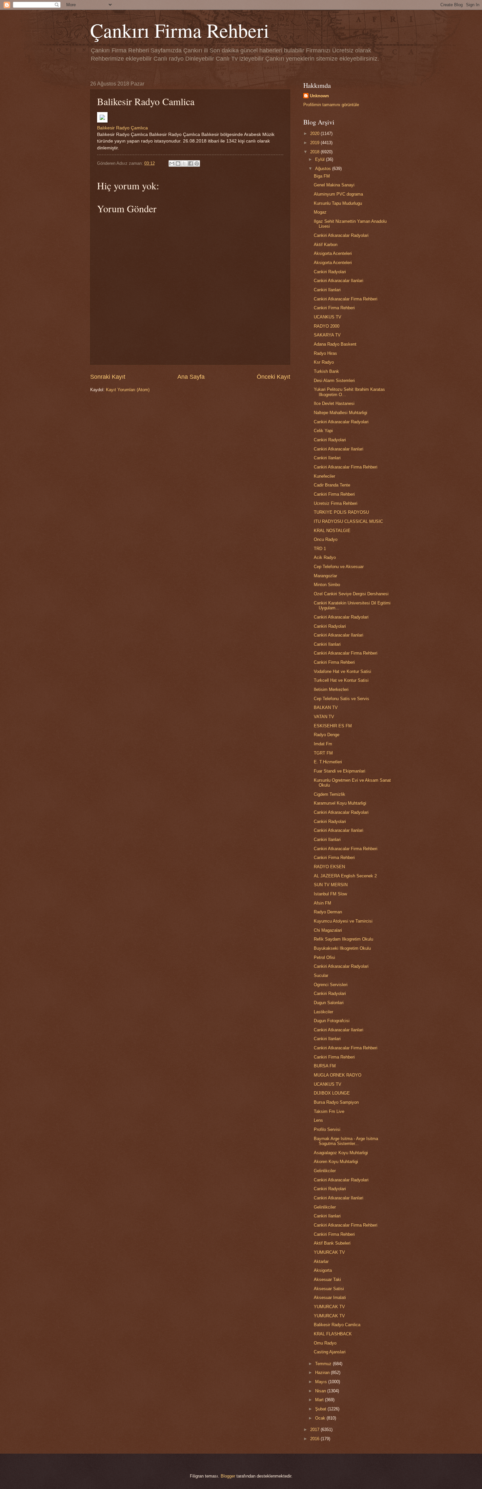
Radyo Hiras (325, 353)
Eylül (320, 159)
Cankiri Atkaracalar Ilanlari (338, 280)
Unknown (319, 95)
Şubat (321, 1408)
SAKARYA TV (327, 335)
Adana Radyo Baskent (335, 344)
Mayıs (321, 1381)
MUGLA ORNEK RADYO (337, 1075)
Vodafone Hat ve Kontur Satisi (342, 671)
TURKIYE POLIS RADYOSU (341, 512)
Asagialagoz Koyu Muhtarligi (341, 1152)
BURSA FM (325, 1065)
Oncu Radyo (325, 539)
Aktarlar (321, 1261)
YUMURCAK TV (329, 1252)
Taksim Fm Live (329, 1111)
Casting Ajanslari (330, 1351)
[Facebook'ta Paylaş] (190, 163)
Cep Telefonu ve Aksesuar (339, 566)
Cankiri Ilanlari (327, 289)
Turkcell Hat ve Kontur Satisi (341, 680)
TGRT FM (323, 753)
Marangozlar (325, 575)
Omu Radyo (325, 1343)
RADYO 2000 (326, 326)
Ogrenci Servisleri (331, 984)
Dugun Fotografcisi (332, 1020)
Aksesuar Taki (327, 1279)
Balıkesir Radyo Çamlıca (122, 127)
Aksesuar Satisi (329, 1288)
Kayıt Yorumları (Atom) (128, 389)
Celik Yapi (323, 430)
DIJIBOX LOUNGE (332, 1093)
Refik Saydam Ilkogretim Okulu (343, 939)
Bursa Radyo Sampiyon (336, 1102)
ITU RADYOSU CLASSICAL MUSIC (348, 521)
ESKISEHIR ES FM (333, 725)
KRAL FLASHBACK (333, 1333)
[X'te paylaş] (184, 163)
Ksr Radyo (324, 362)
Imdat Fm (323, 743)
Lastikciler (323, 1011)
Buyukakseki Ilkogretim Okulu (342, 948)
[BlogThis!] (178, 163)
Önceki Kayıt (273, 376)
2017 (315, 1429)
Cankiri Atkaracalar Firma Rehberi (345, 298)
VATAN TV (324, 716)
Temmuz (324, 1363)
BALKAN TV (326, 707)
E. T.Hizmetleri (328, 761)
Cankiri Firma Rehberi (334, 307)
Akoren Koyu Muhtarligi (336, 1161)
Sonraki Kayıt (107, 376)
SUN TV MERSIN (331, 884)
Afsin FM (322, 903)
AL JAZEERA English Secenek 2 (345, 875)
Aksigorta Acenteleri (333, 253)
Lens (318, 1120)
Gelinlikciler (325, 1170)
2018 (315, 151)
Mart (320, 1399)
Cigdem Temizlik (329, 794)
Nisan (321, 1390)
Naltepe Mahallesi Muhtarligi (340, 412)
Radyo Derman (328, 911)
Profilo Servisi (327, 1129)
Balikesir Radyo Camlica (337, 1324)
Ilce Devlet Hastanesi (334, 403)
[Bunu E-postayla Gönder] (172, 163)
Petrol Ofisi (324, 957)
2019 (315, 142)
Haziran (323, 1372)
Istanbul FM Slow (330, 893)
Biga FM (322, 176)
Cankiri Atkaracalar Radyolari (341, 235)
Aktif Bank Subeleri (332, 1243)
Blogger (228, 1476)
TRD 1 (320, 548)
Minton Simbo (327, 584)
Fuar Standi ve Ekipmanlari (339, 771)
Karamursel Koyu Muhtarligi (340, 803)
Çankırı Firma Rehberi (179, 30)
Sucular (321, 975)
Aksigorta (323, 1270)
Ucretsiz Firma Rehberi (335, 503)
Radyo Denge (326, 734)
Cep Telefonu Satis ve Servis (341, 698)
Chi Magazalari (328, 930)
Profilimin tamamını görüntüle (331, 104)
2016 (315, 1438)
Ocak (321, 1418)
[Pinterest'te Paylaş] (196, 163)
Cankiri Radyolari (330, 271)
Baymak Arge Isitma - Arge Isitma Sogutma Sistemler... (346, 1141)
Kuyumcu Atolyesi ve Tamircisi (343, 921)
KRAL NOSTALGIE (332, 530)
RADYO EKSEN (329, 866)
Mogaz (320, 212)
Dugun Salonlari (329, 1002)
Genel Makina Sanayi (334, 184)
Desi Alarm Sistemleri (334, 380)
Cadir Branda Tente (332, 485)
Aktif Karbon (325, 244)
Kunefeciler (324, 476)
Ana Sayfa (191, 376)
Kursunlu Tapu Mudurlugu (338, 203)
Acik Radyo (325, 557)
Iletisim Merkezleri (331, 689)
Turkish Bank (326, 371)
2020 (315, 133)
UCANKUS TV (327, 317)
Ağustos (323, 168)
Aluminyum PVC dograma (338, 194)
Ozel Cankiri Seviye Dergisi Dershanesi (351, 593)
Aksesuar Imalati (330, 1297)
